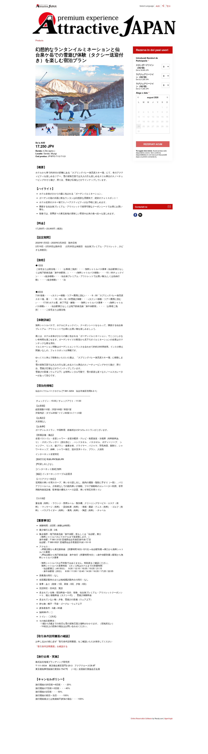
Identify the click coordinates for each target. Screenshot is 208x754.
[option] (46, 130)
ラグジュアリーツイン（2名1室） (145, 77)
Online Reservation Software (141, 718)
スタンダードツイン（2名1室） (145, 67)
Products (39, 40)
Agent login (168, 718)
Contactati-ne (141, 206)
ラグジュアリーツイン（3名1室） (145, 86)
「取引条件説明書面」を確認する (51, 646)
